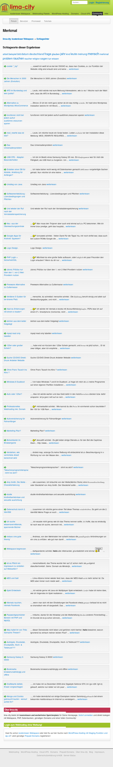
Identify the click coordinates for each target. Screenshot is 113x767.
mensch (93, 53)
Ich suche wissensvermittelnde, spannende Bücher (13, 524)
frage (48, 54)
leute (74, 54)
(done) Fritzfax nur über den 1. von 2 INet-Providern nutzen (14, 272)
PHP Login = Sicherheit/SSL (11, 258)
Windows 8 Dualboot (15, 381)
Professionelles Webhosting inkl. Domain (14, 407)
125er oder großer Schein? (13, 346)
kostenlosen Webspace (29, 733)
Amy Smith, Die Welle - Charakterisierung (15, 483)
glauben (56, 54)
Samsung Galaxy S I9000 (13, 658)
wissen (55, 58)
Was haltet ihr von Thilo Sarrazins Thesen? (15, 631)
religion (36, 58)
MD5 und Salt (12, 578)
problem (8, 58)
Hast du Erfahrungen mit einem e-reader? (14, 310)
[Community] (7, 19)
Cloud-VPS (85, 13)
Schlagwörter (43, 38)
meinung (82, 54)
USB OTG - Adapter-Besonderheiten (14, 158)
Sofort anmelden (86, 715)
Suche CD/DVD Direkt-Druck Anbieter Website (15, 359)
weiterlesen (74, 69)
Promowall (36, 21)
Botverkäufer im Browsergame (12, 441)
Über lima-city (82, 752)
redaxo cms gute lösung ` (12, 538)
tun (49, 58)
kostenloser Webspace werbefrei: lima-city (27, 7)
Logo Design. (12, 248)
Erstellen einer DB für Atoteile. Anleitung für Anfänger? (14, 172)
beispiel (13, 54)
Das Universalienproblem (13, 146)
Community (97, 13)
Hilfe (106, 13)
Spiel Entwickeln (13, 590)
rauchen (18, 58)
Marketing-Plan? (13, 430)
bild (19, 54)
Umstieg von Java (14, 184)
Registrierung (102, 2)
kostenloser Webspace (20, 13)
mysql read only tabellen (12, 334)
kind (68, 54)
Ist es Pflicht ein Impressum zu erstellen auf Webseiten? (14, 566)
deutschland (36, 54)
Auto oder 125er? (14, 394)
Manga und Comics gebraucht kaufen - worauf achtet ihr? (15, 699)
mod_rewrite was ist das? (14, 134)
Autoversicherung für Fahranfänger (14, 420)
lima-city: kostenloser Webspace (18, 38)
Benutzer (24, 21)
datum (25, 54)
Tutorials (47, 21)
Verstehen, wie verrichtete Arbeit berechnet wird (12, 455)
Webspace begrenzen (16, 548)
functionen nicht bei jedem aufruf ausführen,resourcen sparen (14, 119)
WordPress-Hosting (60, 13)
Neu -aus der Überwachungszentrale (14, 225)
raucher (28, 58)
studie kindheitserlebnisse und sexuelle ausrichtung (14, 497)
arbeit (5, 54)
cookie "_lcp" (12, 66)
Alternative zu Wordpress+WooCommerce (16, 104)
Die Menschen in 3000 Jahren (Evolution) (15, 79)
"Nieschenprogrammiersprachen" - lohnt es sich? (18, 471)
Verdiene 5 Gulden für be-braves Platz (15, 298)
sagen (44, 58)
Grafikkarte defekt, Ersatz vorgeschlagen (13, 685)
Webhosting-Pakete (41, 13)
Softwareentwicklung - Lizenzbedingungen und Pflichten (15, 196)
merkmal (104, 54)
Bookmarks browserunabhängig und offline (14, 672)
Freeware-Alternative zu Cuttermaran (14, 286)
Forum (14, 21)
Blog (91, 752)
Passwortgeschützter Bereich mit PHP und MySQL (14, 617)
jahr (62, 54)
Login (91, 2)
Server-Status (70, 755)
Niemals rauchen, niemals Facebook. (13, 604)
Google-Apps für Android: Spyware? (12, 237)
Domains (75, 13)
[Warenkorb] (110, 12)
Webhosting (14, 752)
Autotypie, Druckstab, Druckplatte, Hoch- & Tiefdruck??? (14, 645)
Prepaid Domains (32, 735)
